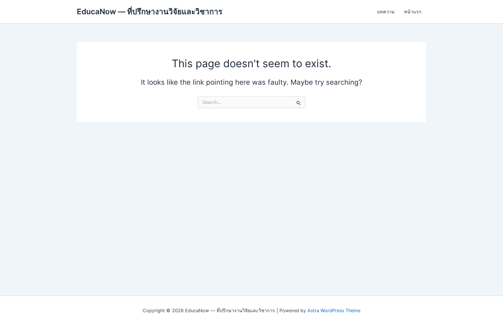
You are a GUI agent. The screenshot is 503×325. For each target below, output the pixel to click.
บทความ (386, 12)
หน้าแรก (412, 12)
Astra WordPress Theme (333, 310)
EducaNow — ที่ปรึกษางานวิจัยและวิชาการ (149, 11)
